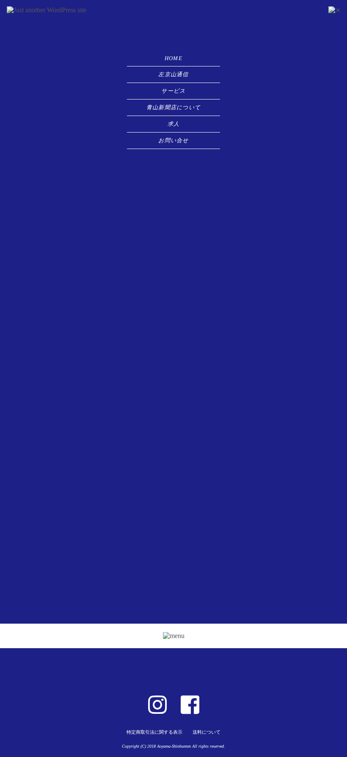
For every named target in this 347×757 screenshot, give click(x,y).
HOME (173, 58)
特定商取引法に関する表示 (154, 732)
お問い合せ (173, 140)
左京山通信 (173, 74)
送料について (206, 732)
